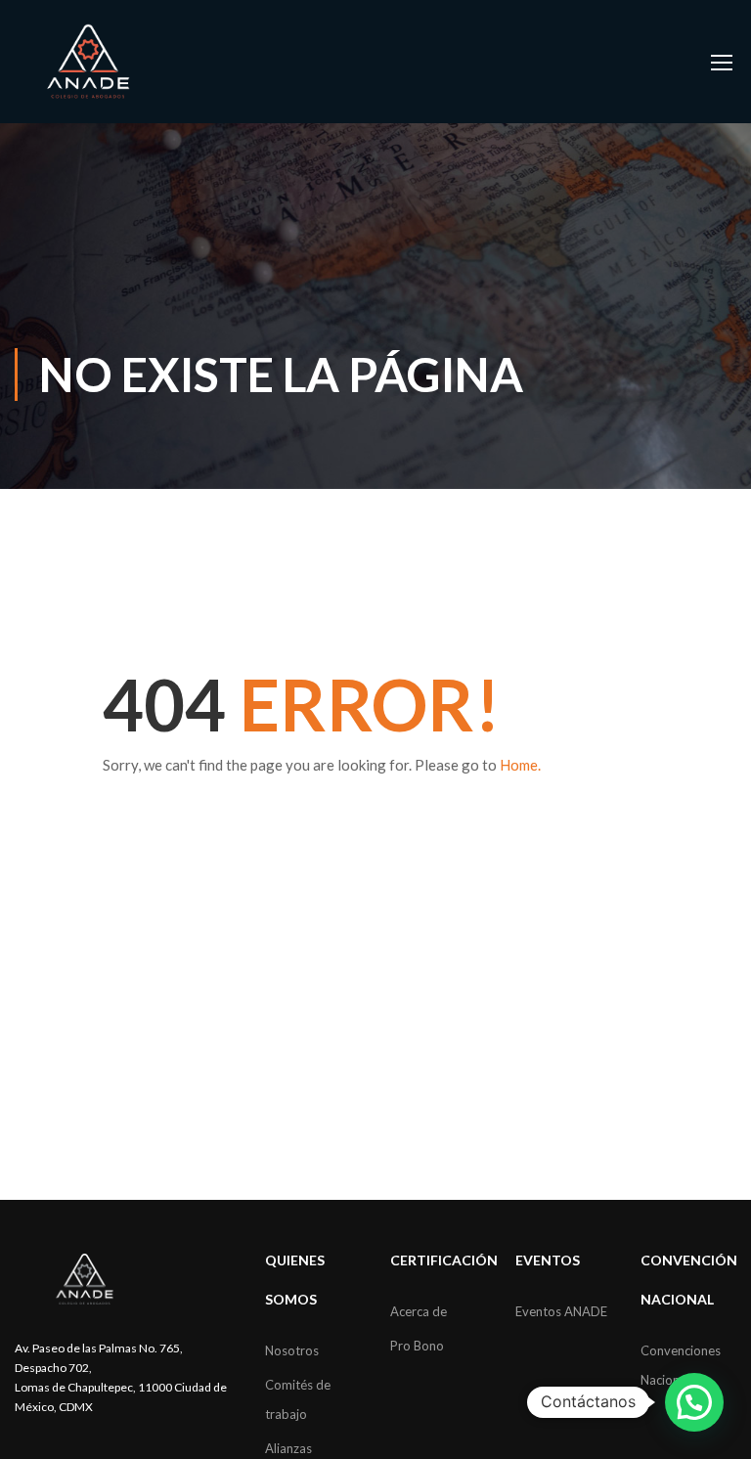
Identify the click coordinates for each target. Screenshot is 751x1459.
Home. (520, 765)
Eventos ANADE (561, 1311)
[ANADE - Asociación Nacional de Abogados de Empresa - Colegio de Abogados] (88, 61)
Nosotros (292, 1350)
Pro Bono (417, 1345)
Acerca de (418, 1311)
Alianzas (288, 1448)
